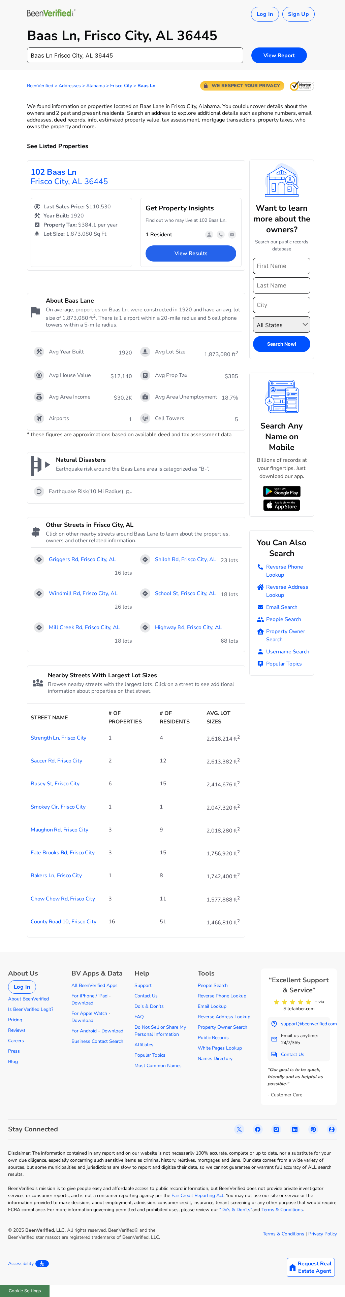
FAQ (139, 1017)
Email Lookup (212, 1006)
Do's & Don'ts (149, 1006)
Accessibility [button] (21, 1263)
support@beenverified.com (309, 1024)
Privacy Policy (322, 1234)
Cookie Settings (25, 1290)
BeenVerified (40, 85)
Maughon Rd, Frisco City (59, 829)
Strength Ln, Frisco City (58, 738)
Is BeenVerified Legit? (30, 1009)
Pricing (15, 1020)
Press (14, 1051)
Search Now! (281, 344)
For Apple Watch (89, 1013)
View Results (191, 253)
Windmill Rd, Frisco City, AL (83, 593)
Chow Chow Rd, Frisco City (63, 898)
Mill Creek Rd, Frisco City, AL (84, 627)
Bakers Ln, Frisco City (56, 875)
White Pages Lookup (220, 1048)
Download (82, 1003)
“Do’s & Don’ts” (235, 1209)
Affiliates (143, 1045)
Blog (13, 1061)
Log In (265, 14)
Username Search (287, 651)
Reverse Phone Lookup (284, 571)
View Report (279, 55)
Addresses (70, 85)
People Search (283, 619)
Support (143, 985)
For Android (84, 1031)
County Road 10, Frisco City (63, 921)
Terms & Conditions (282, 1209)
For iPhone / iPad (89, 996)
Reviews (17, 1030)
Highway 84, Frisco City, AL (188, 627)
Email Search (281, 607)
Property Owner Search (285, 635)
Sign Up (298, 14)
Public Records (213, 1037)
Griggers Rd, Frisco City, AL (82, 559)
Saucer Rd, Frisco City (56, 760)
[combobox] (135, 55)
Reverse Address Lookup (287, 591)
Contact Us (146, 996)
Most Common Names (158, 1065)
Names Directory (215, 1058)
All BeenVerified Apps (94, 985)
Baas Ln (146, 85)
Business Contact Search (97, 1041)
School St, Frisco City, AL (185, 593)
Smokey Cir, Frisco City (58, 807)
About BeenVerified (28, 999)
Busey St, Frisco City (55, 783)
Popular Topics (284, 664)
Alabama (95, 85)
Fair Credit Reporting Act (197, 1195)
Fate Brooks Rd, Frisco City (63, 852)
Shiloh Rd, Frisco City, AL (185, 559)
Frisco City (121, 85)
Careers (16, 1040)
